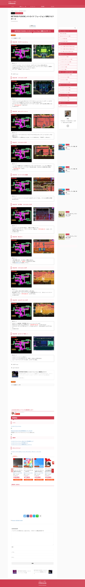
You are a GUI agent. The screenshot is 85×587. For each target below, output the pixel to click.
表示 (34, 25)
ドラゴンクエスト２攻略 (64, 97)
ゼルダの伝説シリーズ (65, 31)
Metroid (13, 520)
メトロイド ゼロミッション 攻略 (66, 59)
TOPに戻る (13, 35)
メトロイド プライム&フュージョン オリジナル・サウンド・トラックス (26, 451)
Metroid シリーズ (64, 54)
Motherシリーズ (64, 43)
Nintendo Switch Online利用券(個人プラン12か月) (21, 430)
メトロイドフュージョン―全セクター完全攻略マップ (22, 441)
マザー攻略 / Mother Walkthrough (66, 51)
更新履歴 (42, 6)
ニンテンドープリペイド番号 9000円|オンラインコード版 (18, 471)
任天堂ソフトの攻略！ (42, 581)
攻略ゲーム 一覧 (23, 6)
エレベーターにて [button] (16, 367)
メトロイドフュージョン (16, 426)
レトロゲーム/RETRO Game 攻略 (67, 72)
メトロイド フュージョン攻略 (65, 61)
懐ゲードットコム (63, 105)
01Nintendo (11, 3)
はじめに (52, 6)
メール (13, 552)
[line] (37, 516)
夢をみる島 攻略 (63, 33)
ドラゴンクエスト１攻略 (64, 100)
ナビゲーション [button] (15, 73)
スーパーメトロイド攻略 (64, 64)
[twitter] (25, 516)
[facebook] (28, 516)
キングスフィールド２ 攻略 (65, 90)
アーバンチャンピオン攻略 (65, 82)
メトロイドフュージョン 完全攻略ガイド (19, 442)
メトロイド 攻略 (63, 69)
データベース (32, 6)
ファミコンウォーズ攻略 (64, 77)
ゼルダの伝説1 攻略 (63, 41)
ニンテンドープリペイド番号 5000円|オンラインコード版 (39, 471)
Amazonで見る (18, 479)
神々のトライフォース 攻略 (65, 36)
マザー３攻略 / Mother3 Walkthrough (67, 46)
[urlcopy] (40, 516)
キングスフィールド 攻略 (65, 92)
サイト (13, 557)
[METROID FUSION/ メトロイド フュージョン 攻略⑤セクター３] (34, 516)
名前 (12, 546)
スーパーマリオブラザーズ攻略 (66, 74)
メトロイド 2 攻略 (63, 66)
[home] (68, 126)
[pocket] (31, 516)
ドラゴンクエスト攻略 (65, 95)
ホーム (13, 6)
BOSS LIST (18, 262)
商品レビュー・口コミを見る (17, 472)
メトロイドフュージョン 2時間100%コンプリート (21, 444)
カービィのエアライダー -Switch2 (28, 471)
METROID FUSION (19, 520)
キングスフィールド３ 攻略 (65, 87)
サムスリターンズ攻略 (64, 56)
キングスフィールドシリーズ (66, 84)
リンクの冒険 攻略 (63, 38)
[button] (53, 471)
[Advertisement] (21, 397)
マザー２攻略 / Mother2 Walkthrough (67, 48)
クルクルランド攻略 (64, 79)
